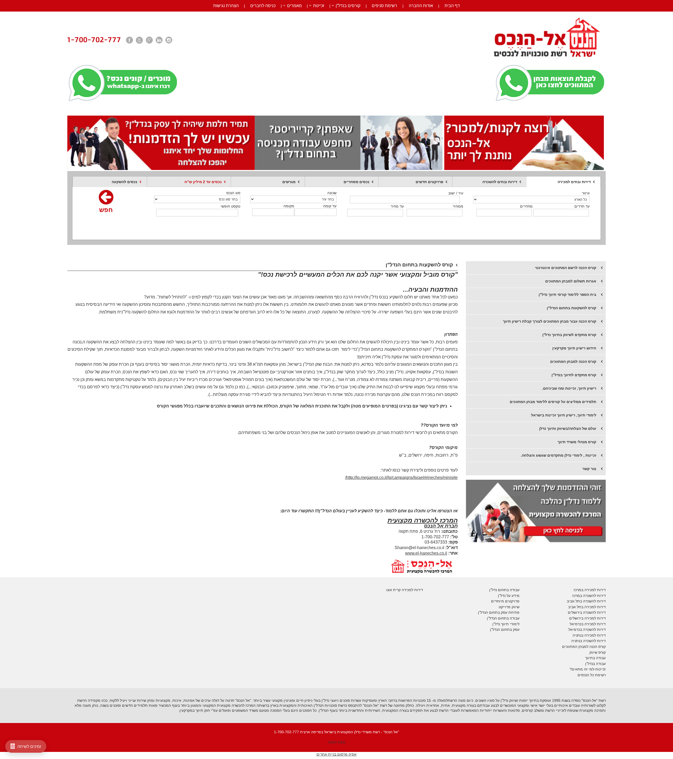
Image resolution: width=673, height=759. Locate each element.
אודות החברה (421, 5)
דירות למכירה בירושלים (587, 618)
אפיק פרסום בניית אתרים (336, 754)
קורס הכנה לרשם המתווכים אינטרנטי (565, 268)
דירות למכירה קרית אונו (404, 590)
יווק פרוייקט (508, 607)
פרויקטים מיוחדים (505, 601)
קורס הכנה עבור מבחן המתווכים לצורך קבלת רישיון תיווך (549, 321)
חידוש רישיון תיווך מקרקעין (574, 348)
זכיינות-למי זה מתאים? (587, 669)
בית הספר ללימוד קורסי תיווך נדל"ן (567, 294)
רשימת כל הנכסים (592, 675)
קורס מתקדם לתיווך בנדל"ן (574, 375)
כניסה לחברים (263, 5)
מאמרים (294, 5)
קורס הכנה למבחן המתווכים (573, 361)
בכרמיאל (576, 624)
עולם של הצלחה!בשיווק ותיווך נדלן (567, 428)
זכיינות (318, 5)
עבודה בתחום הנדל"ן (503, 618)
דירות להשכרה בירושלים (587, 612)
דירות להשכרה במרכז (589, 595)
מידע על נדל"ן (508, 595)
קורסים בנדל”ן (348, 5)
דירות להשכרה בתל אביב (586, 601)
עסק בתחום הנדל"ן (504, 629)
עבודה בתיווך (595, 658)
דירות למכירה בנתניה (589, 635)
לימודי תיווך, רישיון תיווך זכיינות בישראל (563, 415)
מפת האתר (336, 742)
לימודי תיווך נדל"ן (505, 624)
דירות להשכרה (594, 629)
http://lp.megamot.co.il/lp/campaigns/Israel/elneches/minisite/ (401, 477)
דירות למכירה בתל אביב (587, 607)
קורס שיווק (597, 652)
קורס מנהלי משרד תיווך (577, 442)
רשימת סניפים (384, 5)
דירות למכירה (594, 624)
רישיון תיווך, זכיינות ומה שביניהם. (569, 388)
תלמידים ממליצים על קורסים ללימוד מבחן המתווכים (553, 402)
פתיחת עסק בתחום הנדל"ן (498, 612)
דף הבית (452, 5)
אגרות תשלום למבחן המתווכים (570, 281)
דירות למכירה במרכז (590, 590)
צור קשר (589, 469)
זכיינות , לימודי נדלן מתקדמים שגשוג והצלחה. (558, 455)
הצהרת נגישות (226, 5)
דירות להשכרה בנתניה (588, 641)
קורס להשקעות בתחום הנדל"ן (571, 308)
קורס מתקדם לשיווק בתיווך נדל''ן (569, 335)
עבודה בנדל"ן (595, 664)
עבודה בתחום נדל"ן (504, 590)
